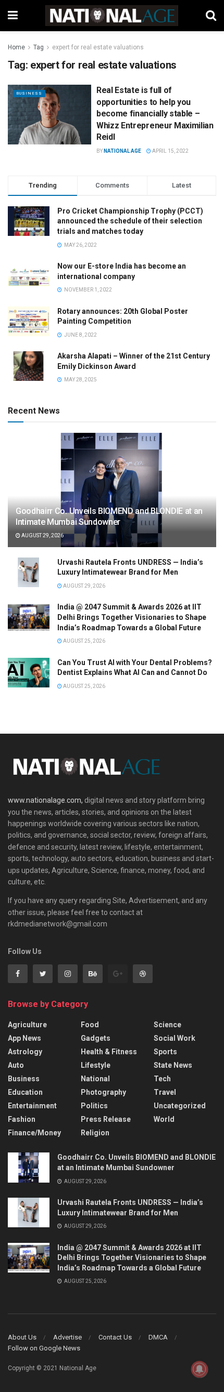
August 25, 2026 (83, 641)
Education (25, 1092)
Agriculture (27, 1024)
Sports (165, 1052)
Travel (165, 1092)
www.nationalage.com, (45, 800)
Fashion (21, 1119)
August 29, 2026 (42, 535)
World (164, 1119)
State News (173, 1065)
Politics (94, 1106)
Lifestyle (95, 1065)
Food (90, 1024)
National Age (122, 151)
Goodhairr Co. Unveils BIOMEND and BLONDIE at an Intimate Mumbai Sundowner (109, 516)
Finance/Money (34, 1133)
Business (29, 93)
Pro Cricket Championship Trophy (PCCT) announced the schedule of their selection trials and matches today (130, 221)
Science (167, 1024)
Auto (16, 1065)
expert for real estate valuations (98, 47)
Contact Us (115, 1337)
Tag (38, 47)
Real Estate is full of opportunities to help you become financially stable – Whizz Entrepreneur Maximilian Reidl (155, 113)
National (95, 1079)
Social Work (174, 1038)
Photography (103, 1092)
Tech (162, 1079)
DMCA (158, 1337)
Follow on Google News (44, 1348)
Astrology (25, 1052)
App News (24, 1038)
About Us (22, 1337)
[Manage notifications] (199, 1369)
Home (16, 47)
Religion (95, 1133)
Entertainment (32, 1106)
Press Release (106, 1119)
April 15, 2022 (170, 151)
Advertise (67, 1337)
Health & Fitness (109, 1052)
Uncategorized (180, 1106)
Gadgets (95, 1038)
